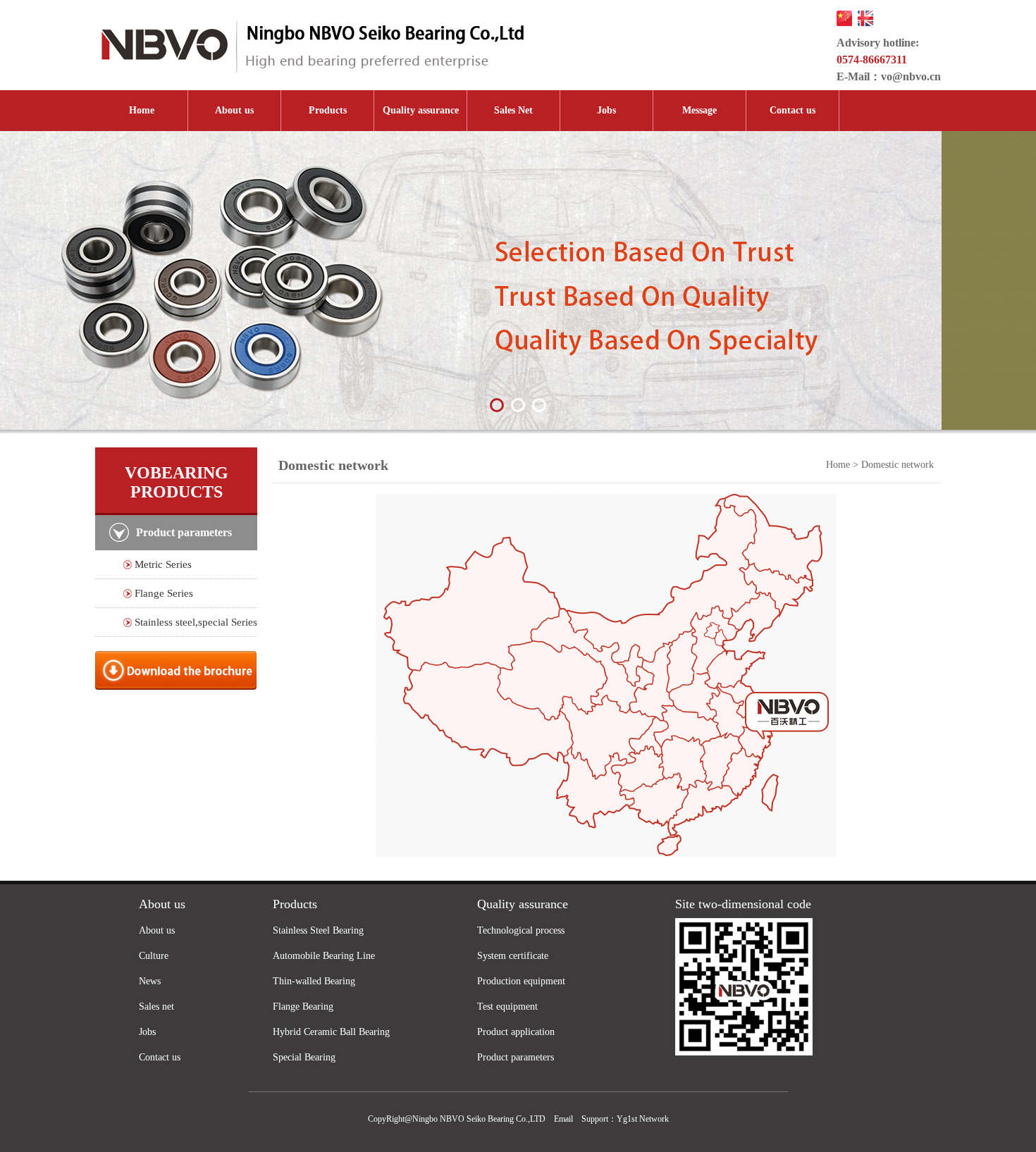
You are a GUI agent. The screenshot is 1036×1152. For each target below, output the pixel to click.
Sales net (156, 1006)
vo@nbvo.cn (911, 76)
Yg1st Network (643, 1119)
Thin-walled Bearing (314, 981)
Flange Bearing (303, 1006)
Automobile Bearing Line (324, 955)
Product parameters (515, 1057)
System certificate (512, 955)
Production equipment (521, 981)
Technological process (521, 930)
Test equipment (507, 1006)
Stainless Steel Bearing (318, 930)
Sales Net (513, 110)
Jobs (606, 110)
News (150, 981)
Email (563, 1119)
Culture (153, 955)
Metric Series (163, 564)
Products (328, 110)
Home (141, 110)
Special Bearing (304, 1057)
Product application (516, 1032)
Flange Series (164, 593)
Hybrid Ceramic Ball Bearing (331, 1032)
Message (699, 110)
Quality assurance (421, 110)
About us (234, 110)
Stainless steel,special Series (196, 622)
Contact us (792, 110)
